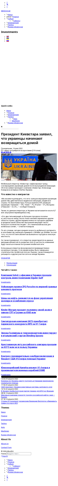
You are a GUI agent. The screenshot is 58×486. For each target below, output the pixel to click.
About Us (4, 444)
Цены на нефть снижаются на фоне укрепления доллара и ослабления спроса (27, 299)
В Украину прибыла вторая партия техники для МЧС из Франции (27, 391)
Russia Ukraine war (15, 27)
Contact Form (6, 447)
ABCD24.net (5, 11)
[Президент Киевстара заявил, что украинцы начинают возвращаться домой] (29, 180)
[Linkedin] (7, 7)
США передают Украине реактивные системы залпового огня (26, 387)
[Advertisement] (29, 73)
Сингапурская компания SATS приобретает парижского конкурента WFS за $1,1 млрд (24, 322)
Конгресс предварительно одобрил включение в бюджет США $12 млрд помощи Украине (27, 357)
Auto (15, 119)
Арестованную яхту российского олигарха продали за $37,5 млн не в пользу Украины (29, 345)
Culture (10, 19)
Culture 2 (16, 21)
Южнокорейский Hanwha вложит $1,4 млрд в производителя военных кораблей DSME (25, 369)
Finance (16, 17)
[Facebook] (7, 3)
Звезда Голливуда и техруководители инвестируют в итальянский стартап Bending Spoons (29, 334)
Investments (6, 282)
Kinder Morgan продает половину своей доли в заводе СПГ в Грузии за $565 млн (26, 311)
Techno (11, 25)
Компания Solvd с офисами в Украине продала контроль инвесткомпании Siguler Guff (26, 276)
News (10, 15)
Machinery (16, 121)
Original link (5, 258)
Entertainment (13, 23)
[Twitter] (7, 5)
